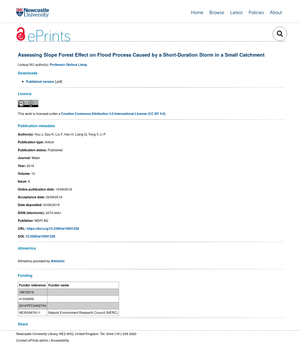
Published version (40, 81)
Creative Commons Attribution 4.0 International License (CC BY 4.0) (113, 113)
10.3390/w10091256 (40, 236)
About (276, 12)
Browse (216, 12)
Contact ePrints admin (32, 340)
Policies (256, 12)
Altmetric (58, 261)
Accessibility (60, 340)
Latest (236, 12)
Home (197, 12)
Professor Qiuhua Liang (68, 64)
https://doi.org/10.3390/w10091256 (53, 228)
